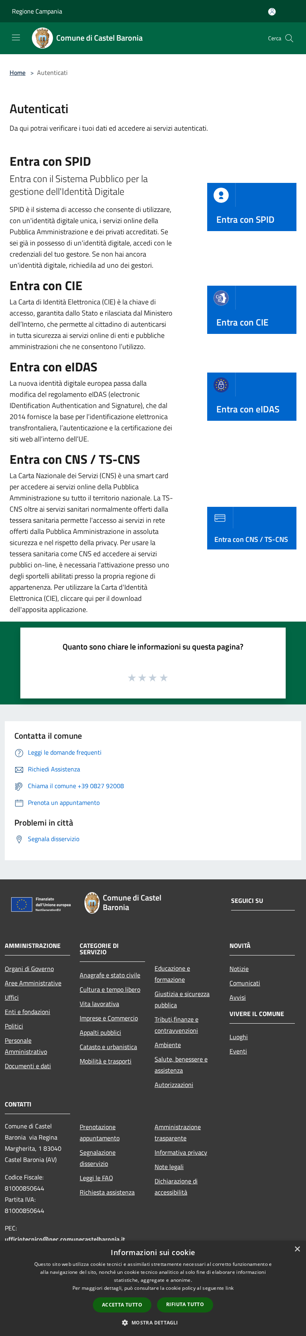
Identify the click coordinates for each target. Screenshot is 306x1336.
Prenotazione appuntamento (100, 1132)
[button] (153, 1322)
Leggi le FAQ (96, 1178)
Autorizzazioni (174, 1084)
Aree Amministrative (33, 983)
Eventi (238, 1051)
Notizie (239, 968)
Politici (14, 1026)
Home (18, 72)
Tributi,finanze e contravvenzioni (176, 1024)
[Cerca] (289, 38)
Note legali (169, 1166)
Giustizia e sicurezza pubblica (182, 999)
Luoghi (239, 1037)
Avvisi (238, 997)
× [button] (297, 1249)
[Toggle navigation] (16, 37)
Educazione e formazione (172, 973)
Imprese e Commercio (109, 1018)
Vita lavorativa (99, 1003)
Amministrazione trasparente (178, 1132)
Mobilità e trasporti (105, 1061)
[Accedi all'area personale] (272, 12)
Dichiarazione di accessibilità (176, 1186)
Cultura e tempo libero (110, 989)
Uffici (12, 997)
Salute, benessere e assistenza (181, 1064)
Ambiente (168, 1045)
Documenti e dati (28, 1066)
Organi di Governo (29, 968)
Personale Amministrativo (26, 1046)
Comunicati (245, 983)
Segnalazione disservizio (98, 1158)
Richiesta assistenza (107, 1192)
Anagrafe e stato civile (110, 975)
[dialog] (153, 1288)
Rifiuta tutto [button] (185, 1304)
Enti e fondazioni (27, 1011)
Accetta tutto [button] (122, 1304)
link (229, 1288)
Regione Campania (37, 11)
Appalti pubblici (100, 1032)
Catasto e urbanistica (108, 1047)
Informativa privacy (181, 1152)
